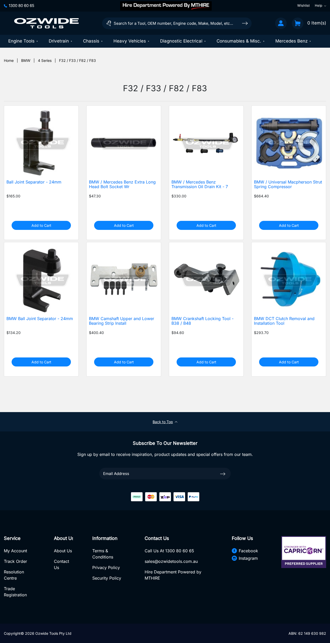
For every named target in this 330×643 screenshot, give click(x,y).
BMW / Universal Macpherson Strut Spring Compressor (288, 184)
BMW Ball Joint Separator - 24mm (39, 318)
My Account (15, 550)
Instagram (248, 558)
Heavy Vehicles (129, 41)
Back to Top (163, 422)
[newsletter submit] (223, 473)
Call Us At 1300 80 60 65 (169, 550)
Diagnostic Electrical (181, 41)
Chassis (91, 41)
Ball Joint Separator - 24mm (33, 182)
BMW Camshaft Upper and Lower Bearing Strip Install (121, 321)
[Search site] (245, 23)
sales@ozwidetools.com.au (171, 561)
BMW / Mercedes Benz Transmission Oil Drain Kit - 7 (199, 184)
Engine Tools (21, 41)
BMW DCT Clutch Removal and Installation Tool (284, 321)
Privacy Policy (106, 567)
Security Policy (106, 578)
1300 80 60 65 (21, 5)
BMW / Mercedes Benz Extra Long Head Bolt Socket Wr (122, 184)
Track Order (15, 561)
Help (318, 6)
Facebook (248, 550)
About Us (63, 550)
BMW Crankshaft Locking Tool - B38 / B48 (202, 321)
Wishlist (303, 6)
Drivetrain (59, 41)
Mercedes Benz (291, 41)
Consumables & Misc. (239, 41)
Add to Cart (41, 225)
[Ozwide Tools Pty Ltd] (46, 23)
